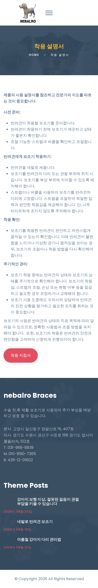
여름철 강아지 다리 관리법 (39, 539)
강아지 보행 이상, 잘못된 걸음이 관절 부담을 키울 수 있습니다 (48, 501)
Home (34, 55)
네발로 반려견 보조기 (35, 521)
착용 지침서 (21, 355)
